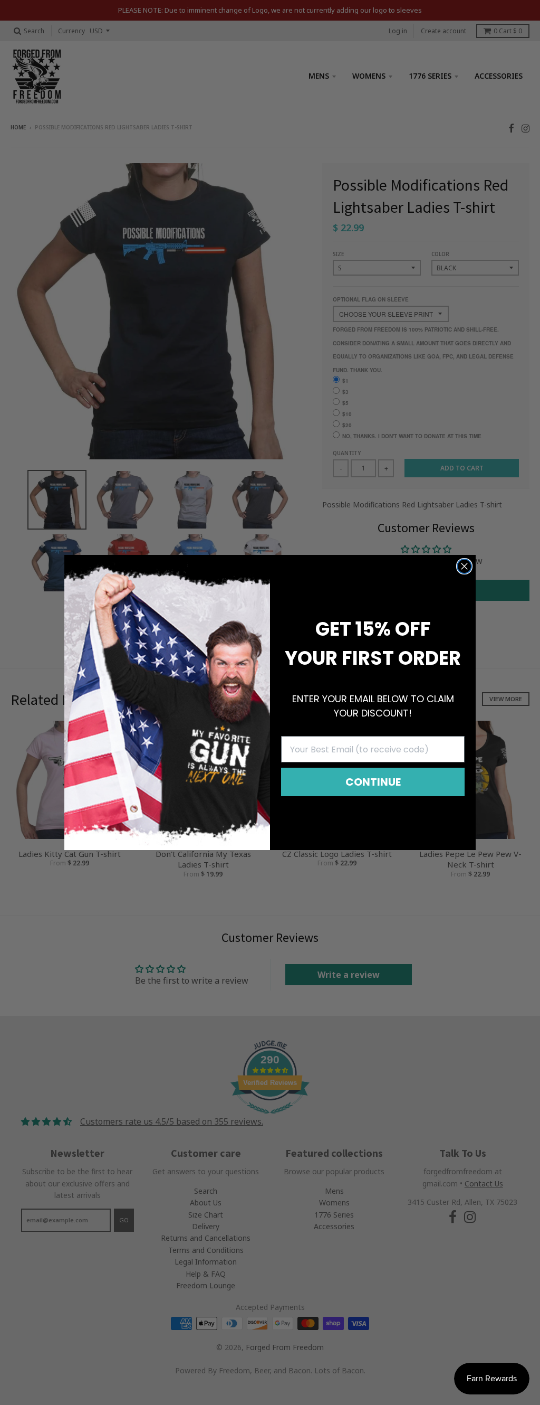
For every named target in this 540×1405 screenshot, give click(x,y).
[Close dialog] (464, 566)
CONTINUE (373, 782)
